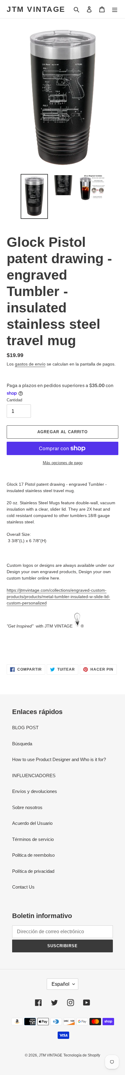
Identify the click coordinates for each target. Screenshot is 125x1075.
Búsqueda (22, 743)
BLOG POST (25, 727)
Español (60, 984)
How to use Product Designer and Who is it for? (59, 759)
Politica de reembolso (33, 855)
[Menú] (114, 9)
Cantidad (14, 400)
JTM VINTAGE (36, 9)
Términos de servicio (33, 839)
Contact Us (23, 887)
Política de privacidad (33, 871)
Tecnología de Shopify (81, 1055)
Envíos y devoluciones (34, 791)
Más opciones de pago (63, 463)
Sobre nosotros (27, 807)
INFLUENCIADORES (34, 775)
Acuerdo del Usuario (32, 823)
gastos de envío (30, 364)
